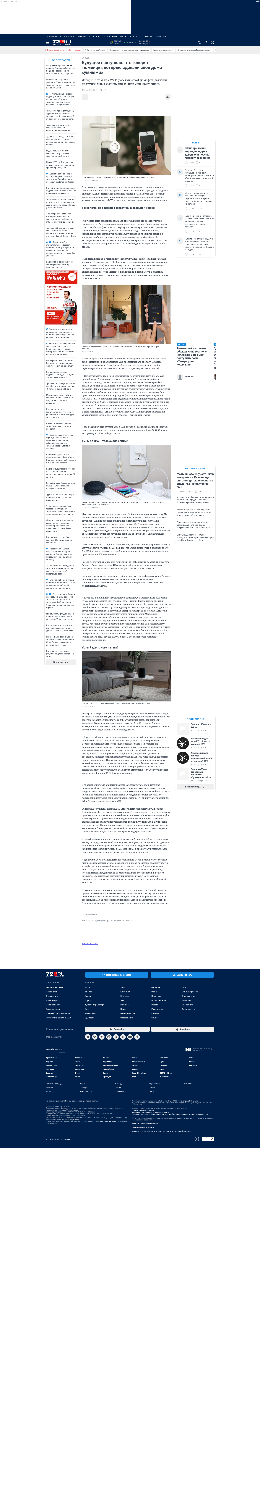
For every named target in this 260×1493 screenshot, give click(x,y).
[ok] (102, 1037)
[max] (116, 1037)
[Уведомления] (206, 42)
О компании (52, 996)
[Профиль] (212, 42)
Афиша (123, 36)
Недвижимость (53, 36)
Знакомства (84, 36)
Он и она (155, 987)
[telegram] (87, 1037)
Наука (123, 1009)
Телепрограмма (109, 36)
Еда (87, 1009)
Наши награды (53, 1000)
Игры (158, 36)
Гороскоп (133, 36)
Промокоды (69, 36)
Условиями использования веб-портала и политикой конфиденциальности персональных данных (170, 1114)
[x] (123, 1037)
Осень (154, 992)
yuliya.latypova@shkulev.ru (188, 1101)
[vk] (95, 1037)
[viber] (109, 1037)
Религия (155, 1013)
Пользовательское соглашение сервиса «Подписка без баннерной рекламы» (161, 1131)
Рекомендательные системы (143, 1127)
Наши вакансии (53, 1005)
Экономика (187, 1005)
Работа (154, 1005)
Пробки (130, 42)
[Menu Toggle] (47, 42)
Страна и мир (188, 996)
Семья (154, 1018)
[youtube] (130, 1037)
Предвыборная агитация (58, 1013)
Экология (186, 1000)
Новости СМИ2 (90, 943)
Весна (88, 996)
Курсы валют (147, 36)
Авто (87, 987)
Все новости (61, 60)
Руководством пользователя (143, 1110)
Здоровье (89, 1018)
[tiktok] (137, 1037)
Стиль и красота (190, 992)
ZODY (165, 36)
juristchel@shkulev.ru (108, 1121)
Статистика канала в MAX (58, 1018)
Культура (124, 996)
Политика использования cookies (145, 1124)
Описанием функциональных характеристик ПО (150, 1112)
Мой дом (124, 1005)
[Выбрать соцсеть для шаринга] (168, 97)
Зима (122, 987)
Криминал (125, 992)
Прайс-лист (51, 992)
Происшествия (158, 1000)
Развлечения (157, 1009)
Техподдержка (53, 1009)
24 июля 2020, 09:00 (89, 90)
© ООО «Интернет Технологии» (58, 1139)
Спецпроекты (188, 1009)
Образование (126, 1018)
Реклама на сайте (54, 987)
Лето (122, 1000)
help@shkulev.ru (52, 1123)
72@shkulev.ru (75, 1119)
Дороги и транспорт (94, 1005)
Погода (95, 36)
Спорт (185, 987)
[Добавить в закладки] (85, 97)
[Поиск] (199, 42)
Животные (90, 1013)
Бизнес (88, 992)
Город (88, 1000)
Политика (156, 996)
